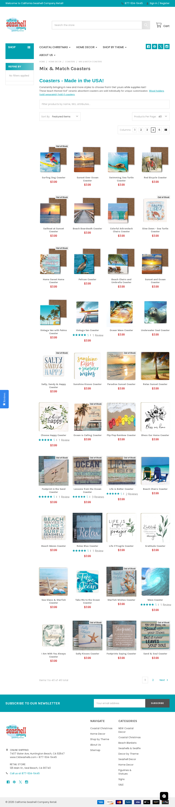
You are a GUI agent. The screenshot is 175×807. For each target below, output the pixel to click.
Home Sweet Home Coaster (53, 281)
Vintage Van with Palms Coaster (53, 332)
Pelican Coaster (87, 279)
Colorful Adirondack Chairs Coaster (121, 230)
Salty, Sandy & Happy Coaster (53, 386)
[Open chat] (164, 796)
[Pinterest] (154, 46)
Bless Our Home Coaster (155, 435)
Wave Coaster (155, 599)
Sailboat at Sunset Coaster (53, 230)
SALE (121, 784)
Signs (121, 779)
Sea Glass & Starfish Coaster (54, 601)
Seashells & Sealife (129, 748)
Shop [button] (12, 47)
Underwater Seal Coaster (155, 330)
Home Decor (85, 47)
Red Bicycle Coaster (155, 177)
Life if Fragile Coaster (121, 546)
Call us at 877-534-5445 (25, 773)
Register (165, 3)
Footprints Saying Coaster (121, 653)
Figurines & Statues (124, 771)
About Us (46, 55)
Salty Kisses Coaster (87, 653)
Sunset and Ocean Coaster (155, 281)
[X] (160, 46)
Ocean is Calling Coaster (87, 435)
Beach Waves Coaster (53, 546)
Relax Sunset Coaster (155, 384)
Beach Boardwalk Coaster (87, 228)
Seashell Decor (127, 759)
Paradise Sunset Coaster (121, 384)
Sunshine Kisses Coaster (87, 384)
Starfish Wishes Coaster (121, 599)
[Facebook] (148, 46)
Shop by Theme (113, 47)
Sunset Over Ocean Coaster (87, 179)
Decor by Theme (128, 753)
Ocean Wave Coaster (121, 330)
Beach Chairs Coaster (155, 489)
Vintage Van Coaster (87, 330)
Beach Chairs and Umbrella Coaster (121, 281)
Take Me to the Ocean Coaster (87, 601)
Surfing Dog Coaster (53, 177)
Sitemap (95, 750)
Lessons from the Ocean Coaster (87, 491)
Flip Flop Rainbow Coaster (121, 435)
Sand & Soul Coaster (155, 653)
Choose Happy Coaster (53, 435)
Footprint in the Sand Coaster (53, 491)
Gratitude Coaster (155, 546)
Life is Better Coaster (121, 489)
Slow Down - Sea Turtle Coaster (155, 230)
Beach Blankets (127, 743)
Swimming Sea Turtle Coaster (121, 179)
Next (163, 680)
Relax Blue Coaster (87, 546)
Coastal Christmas (53, 47)
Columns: (125, 130)
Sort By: (45, 116)
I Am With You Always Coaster (54, 655)
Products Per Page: (145, 116)
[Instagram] (167, 46)
